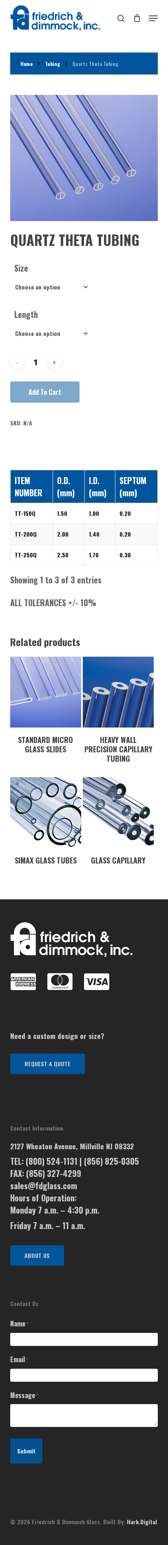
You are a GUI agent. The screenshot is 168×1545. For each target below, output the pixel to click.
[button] (47, 1064)
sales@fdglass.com (43, 1185)
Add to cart (45, 392)
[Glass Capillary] (118, 812)
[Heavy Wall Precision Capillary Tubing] (118, 692)
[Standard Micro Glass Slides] (45, 692)
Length (26, 314)
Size (21, 268)
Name (19, 1323)
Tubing (52, 63)
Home (26, 63)
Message (24, 1395)
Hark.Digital (142, 1521)
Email (19, 1359)
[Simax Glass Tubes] (45, 812)
